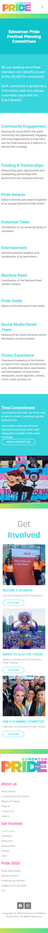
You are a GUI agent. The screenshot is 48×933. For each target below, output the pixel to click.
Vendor (5, 851)
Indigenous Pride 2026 (13, 885)
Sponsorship (8, 846)
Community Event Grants (15, 796)
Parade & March (10, 875)
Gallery (5, 816)
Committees (8, 831)
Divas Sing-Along (10, 870)
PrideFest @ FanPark (13, 880)
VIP (3, 890)
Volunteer (6, 836)
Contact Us (7, 811)
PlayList (5, 806)
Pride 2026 (10, 863)
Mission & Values (10, 801)
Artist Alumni (8, 791)
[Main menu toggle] (42, 7)
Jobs (4, 855)
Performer (7, 841)
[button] (3, 479)
